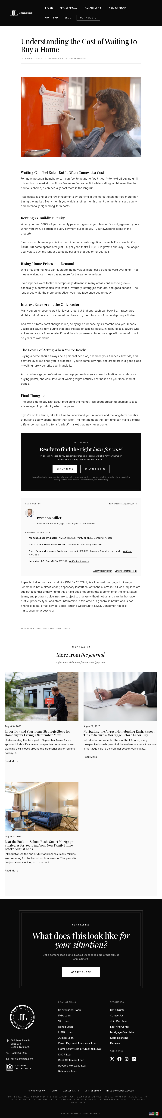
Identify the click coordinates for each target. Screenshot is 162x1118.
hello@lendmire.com (22, 1058)
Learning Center (119, 1026)
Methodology (93, 1091)
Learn (49, 8)
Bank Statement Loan (71, 1060)
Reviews (115, 1043)
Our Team (51, 17)
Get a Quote (88, 17)
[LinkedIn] (134, 1059)
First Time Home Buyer (56, 628)
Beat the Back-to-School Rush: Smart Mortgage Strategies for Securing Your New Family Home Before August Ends (39, 845)
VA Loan (63, 1021)
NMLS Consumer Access (120, 1091)
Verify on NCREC (94, 544)
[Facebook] (119, 1059)
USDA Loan (65, 1032)
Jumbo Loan (66, 1037)
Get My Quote (65, 469)
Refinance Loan (67, 1071)
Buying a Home (32, 628)
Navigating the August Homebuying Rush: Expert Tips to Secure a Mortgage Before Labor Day (119, 733)
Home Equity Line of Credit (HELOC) (80, 1048)
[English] (151, 1113)
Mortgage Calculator (122, 1032)
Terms (54, 1091)
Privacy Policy (36, 1091)
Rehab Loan (65, 1026)
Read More (11, 761)
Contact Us (117, 1015)
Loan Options (116, 8)
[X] (112, 1059)
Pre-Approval (69, 8)
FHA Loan (64, 1015)
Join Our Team (119, 1021)
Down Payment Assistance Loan (77, 1043)
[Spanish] (157, 1113)
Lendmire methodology (126, 571)
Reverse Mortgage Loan (72, 1065)
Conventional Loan (69, 1010)
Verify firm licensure (79, 561)
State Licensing (119, 1037)
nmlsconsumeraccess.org (37, 610)
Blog (68, 17)
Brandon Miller (49, 517)
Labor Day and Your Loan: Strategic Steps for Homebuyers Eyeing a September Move (37, 733)
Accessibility (71, 1091)
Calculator (93, 8)
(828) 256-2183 (19, 1052)
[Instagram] (127, 1059)
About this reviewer (102, 571)
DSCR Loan (65, 1054)
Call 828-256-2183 (95, 469)
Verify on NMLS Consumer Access (94, 538)
